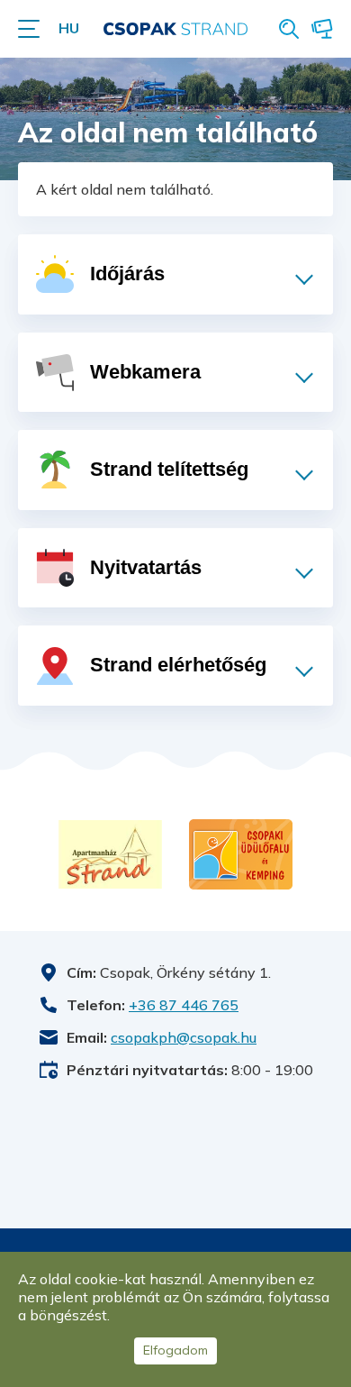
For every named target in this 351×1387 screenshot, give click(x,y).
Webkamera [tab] (145, 371)
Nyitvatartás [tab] (146, 567)
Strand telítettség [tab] (169, 469)
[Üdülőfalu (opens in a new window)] (240, 854)
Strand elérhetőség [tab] (178, 664)
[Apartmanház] (110, 855)
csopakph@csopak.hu (183, 1037)
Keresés (288, 29)
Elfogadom (175, 1350)
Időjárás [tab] (127, 273)
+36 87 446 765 (183, 1005)
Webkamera (322, 29)
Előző (27, 854)
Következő (315, 854)
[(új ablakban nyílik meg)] (110, 855)
